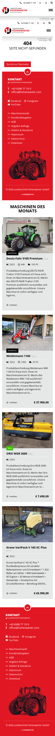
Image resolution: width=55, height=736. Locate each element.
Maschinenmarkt (20, 113)
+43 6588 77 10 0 (21, 88)
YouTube (15, 104)
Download (16, 142)
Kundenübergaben (21, 117)
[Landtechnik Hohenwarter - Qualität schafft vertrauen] (15, 10)
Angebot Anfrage (20, 126)
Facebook (15, 101)
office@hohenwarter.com (26, 92)
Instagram (32, 101)
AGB (13, 121)
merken (13, 305)
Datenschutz (18, 138)
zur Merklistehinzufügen (44, 19)
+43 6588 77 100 (29, 3)
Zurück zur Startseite (17, 64)
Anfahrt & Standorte (22, 130)
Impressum (17, 134)
